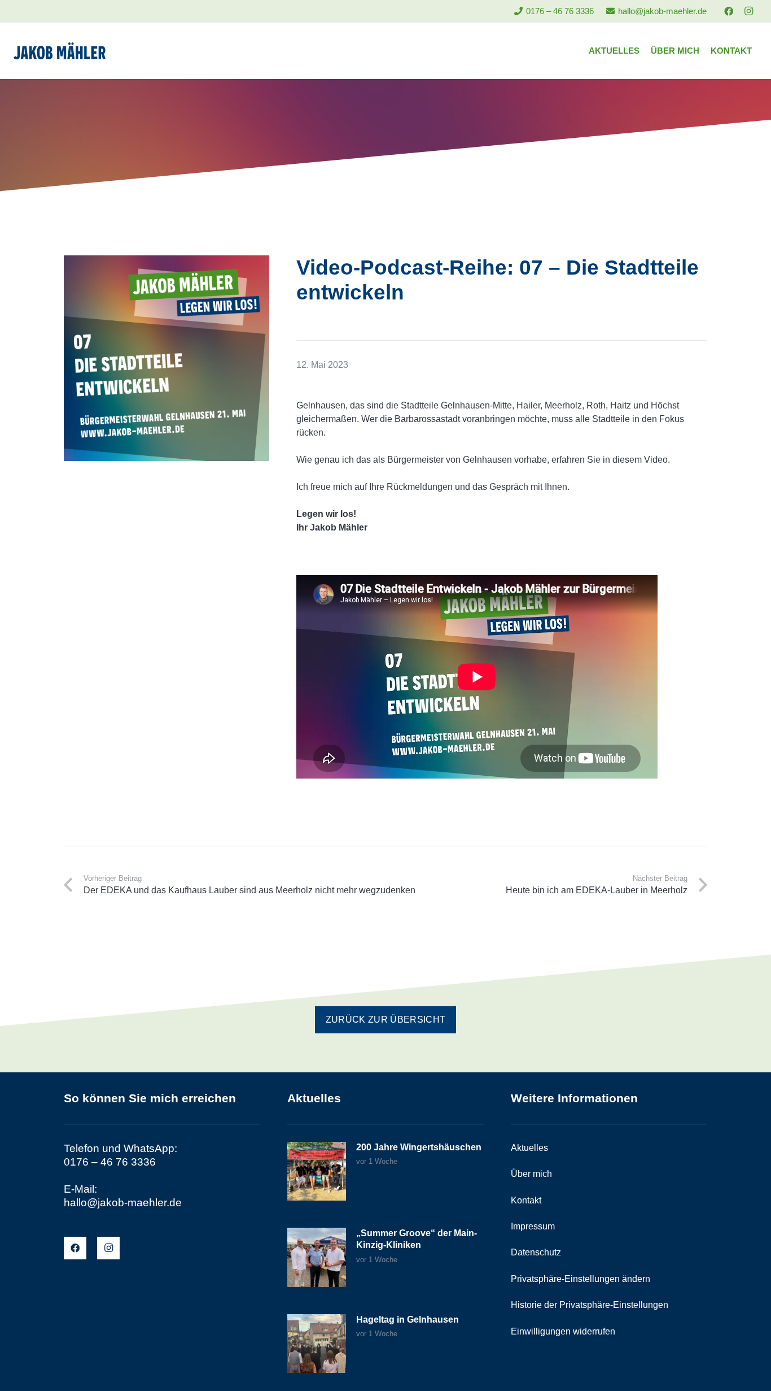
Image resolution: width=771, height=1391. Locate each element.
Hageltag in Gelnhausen (407, 1319)
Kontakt (526, 1200)
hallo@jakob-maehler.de (123, 1203)
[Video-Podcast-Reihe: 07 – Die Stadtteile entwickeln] (166, 262)
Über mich (531, 1174)
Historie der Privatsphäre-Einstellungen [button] (589, 1305)
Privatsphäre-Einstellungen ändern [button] (580, 1279)
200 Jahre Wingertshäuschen (418, 1147)
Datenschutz (536, 1252)
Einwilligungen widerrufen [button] (563, 1331)
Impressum (533, 1226)
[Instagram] (748, 11)
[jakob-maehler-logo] (60, 50)
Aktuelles (529, 1148)
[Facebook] (729, 11)
